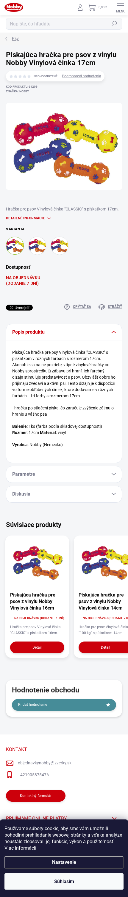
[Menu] (120, 7)
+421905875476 (33, 774)
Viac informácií (20, 848)
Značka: (17, 91)
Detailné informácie (25, 218)
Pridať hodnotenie (32, 705)
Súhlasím (64, 881)
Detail (37, 647)
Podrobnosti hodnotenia (81, 76)
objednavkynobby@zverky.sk (44, 763)
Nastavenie (64, 862)
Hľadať (114, 24)
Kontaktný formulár (35, 796)
